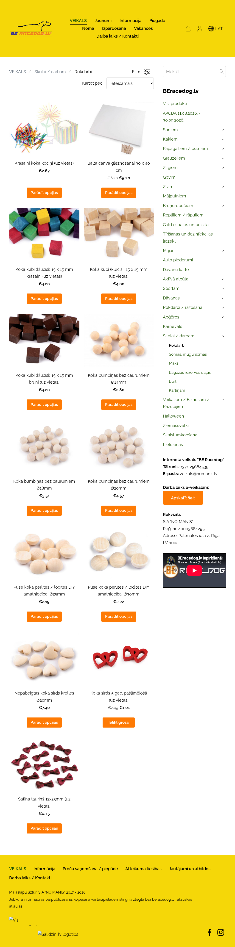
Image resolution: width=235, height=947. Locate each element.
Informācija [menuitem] (130, 20)
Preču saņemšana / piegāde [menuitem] (90, 868)
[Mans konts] (199, 28)
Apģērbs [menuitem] (171, 317)
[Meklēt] (222, 71)
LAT (218, 28)
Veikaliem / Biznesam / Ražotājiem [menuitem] (186, 403)
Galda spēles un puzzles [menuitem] (186, 224)
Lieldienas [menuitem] (173, 444)
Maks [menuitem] (173, 363)
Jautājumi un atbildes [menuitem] (189, 868)
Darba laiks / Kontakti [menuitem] (117, 36)
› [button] (223, 130)
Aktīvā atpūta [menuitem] (175, 279)
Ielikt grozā (119, 722)
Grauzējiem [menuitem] (174, 158)
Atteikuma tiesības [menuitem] (143, 868)
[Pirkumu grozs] (188, 28)
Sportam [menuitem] (171, 288)
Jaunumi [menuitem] (103, 20)
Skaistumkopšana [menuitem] (180, 434)
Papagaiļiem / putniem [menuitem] (185, 148)
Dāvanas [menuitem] (171, 298)
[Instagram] (221, 932)
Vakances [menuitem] (143, 28)
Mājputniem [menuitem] (174, 196)
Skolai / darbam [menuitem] (178, 335)
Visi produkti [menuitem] (175, 103)
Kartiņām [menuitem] (177, 390)
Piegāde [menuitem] (157, 20)
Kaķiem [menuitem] (170, 139)
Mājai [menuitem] (168, 250)
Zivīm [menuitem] (168, 186)
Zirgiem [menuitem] (170, 167)
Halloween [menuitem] (173, 416)
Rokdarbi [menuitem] (177, 345)
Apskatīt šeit (183, 498)
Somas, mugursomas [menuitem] (188, 354)
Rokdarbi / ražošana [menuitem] (182, 307)
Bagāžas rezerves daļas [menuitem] (190, 372)
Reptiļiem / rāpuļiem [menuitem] (183, 215)
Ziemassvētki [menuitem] (176, 425)
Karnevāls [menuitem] (172, 326)
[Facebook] (209, 932)
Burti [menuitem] (173, 381)
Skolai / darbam (50, 71)
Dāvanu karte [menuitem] (176, 269)
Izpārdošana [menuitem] (114, 28)
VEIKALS (17, 71)
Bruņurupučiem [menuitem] (178, 205)
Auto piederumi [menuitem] (178, 260)
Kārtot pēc (92, 83)
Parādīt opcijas (44, 192)
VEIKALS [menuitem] (78, 20)
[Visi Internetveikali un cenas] (23, 934)
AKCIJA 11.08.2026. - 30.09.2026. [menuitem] (182, 117)
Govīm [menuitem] (169, 177)
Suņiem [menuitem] (170, 129)
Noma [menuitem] (88, 28)
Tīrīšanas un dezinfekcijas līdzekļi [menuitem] (188, 238)
